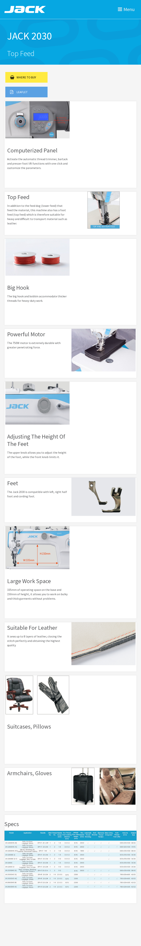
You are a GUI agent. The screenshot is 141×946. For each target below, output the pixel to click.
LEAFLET (22, 92)
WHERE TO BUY (26, 77)
